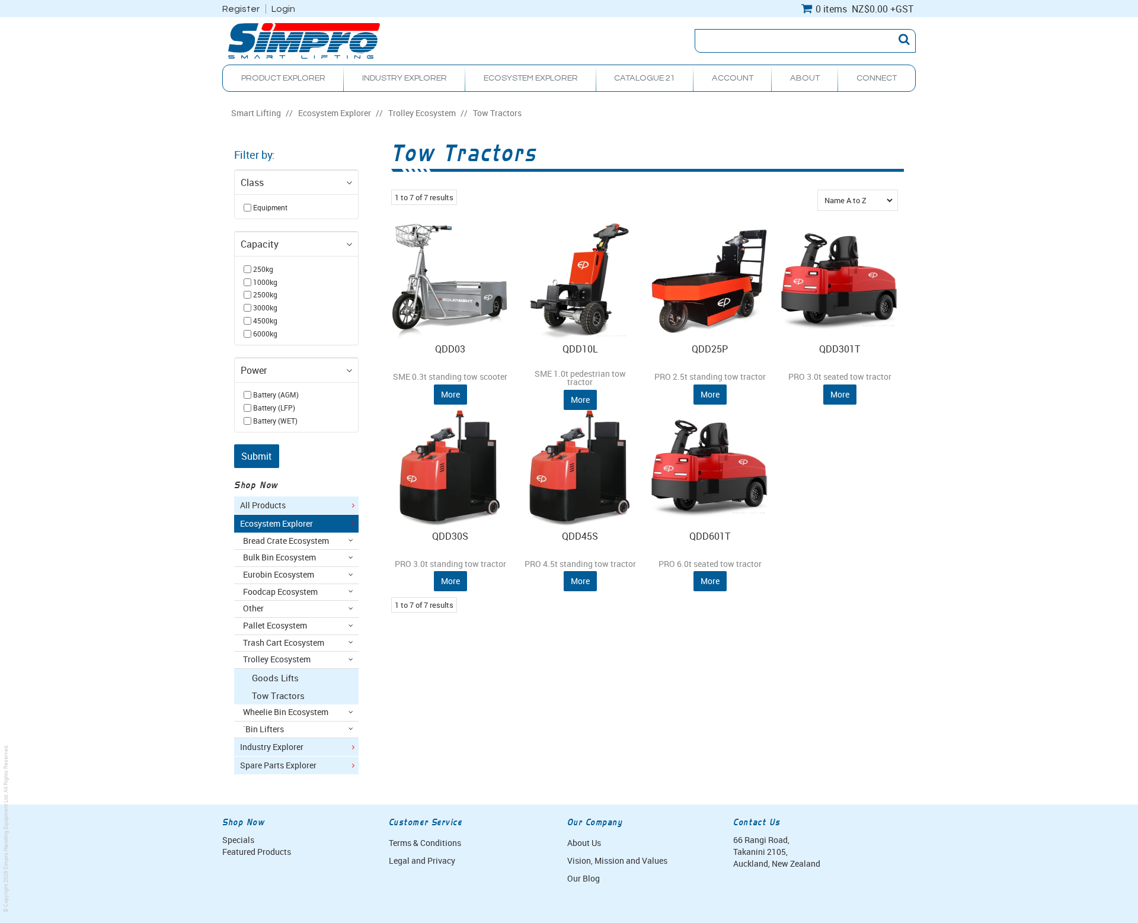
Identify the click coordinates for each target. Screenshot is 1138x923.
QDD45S (580, 536)
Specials (238, 839)
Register (241, 9)
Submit (256, 456)
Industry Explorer (404, 77)
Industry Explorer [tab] (271, 747)
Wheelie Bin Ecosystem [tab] (285, 712)
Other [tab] (253, 608)
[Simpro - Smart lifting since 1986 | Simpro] (304, 39)
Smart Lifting (256, 113)
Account (732, 77)
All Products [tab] (263, 505)
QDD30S (450, 536)
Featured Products (256, 851)
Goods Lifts (275, 678)
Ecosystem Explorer (531, 77)
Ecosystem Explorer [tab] (276, 523)
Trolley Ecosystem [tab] (277, 659)
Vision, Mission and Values (617, 860)
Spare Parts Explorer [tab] (278, 765)
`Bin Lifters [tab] (263, 729)
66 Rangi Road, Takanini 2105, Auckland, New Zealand (776, 851)
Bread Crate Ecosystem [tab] (286, 541)
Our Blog (583, 878)
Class (252, 182)
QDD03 (450, 348)
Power (254, 370)
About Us (584, 842)
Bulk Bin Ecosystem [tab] (279, 557)
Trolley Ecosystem (422, 113)
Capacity (260, 244)
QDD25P (710, 348)
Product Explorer (283, 77)
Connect (876, 77)
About (805, 77)
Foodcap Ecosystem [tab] (280, 592)
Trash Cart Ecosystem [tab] (283, 642)
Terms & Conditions (425, 842)
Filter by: (254, 155)
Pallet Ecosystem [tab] (275, 625)
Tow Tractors (278, 695)
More (450, 394)
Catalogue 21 (644, 77)
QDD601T (709, 536)
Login (283, 9)
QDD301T (839, 348)
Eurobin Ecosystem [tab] (278, 574)
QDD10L (580, 348)
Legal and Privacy (422, 860)
